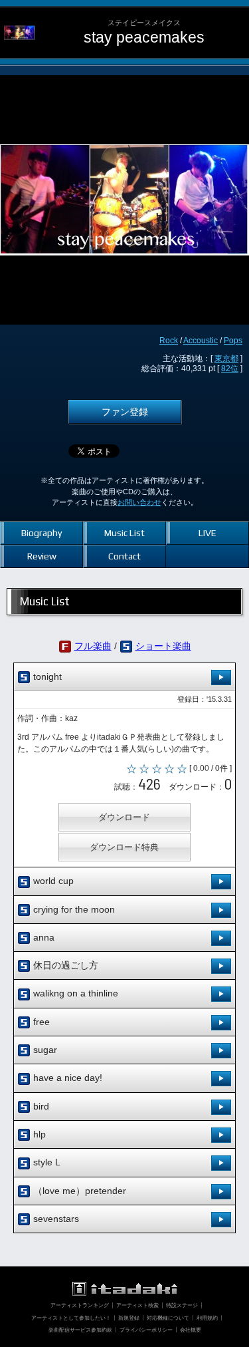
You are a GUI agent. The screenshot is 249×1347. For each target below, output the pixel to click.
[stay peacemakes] (19, 17)
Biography (41, 532)
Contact (124, 556)
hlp (38, 1134)
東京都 (226, 358)
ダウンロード (124, 817)
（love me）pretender (78, 1190)
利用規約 (207, 1317)
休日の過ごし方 (64, 965)
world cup (52, 880)
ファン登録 (125, 411)
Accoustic (200, 340)
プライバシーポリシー (146, 1329)
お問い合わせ (139, 502)
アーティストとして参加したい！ (71, 1317)
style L (45, 1162)
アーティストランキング (79, 1305)
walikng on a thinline (74, 993)
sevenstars (55, 1218)
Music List (124, 532)
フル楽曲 (93, 646)
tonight (46, 676)
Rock (168, 340)
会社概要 (190, 1329)
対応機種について (168, 1317)
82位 (229, 368)
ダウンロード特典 (124, 847)
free (40, 1021)
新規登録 (128, 1317)
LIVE (207, 532)
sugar (44, 1049)
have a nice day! (66, 1077)
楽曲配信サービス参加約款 (80, 1329)
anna (42, 937)
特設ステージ (182, 1305)
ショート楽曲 (163, 646)
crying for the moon (73, 909)
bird (40, 1106)
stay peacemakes (144, 37)
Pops (233, 340)
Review (41, 556)
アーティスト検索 (137, 1305)
